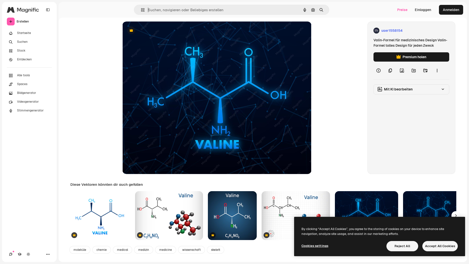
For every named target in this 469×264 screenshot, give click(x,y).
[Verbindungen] (11, 254)
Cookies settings (314, 246)
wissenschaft (191, 250)
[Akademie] (19, 254)
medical (122, 250)
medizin (143, 250)
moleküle (80, 250)
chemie (101, 250)
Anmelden (451, 10)
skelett (215, 250)
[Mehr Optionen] (437, 70)
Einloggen (423, 10)
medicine (165, 250)
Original (153, 30)
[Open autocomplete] (141, 10)
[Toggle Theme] (28, 254)
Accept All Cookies (440, 246)
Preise (402, 10)
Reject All (402, 246)
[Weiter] (455, 215)
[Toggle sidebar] (48, 10)
